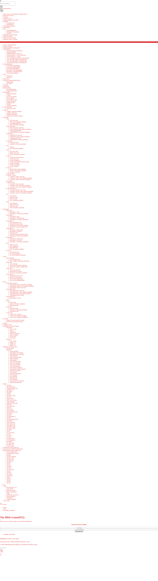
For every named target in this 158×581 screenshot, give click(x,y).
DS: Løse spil (13, 199)
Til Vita (8, 483)
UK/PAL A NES (11, 395)
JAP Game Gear (11, 424)
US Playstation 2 (11, 440)
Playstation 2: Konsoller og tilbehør (19, 219)
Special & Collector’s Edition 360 (18, 267)
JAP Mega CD (10, 389)
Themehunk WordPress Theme (29, 544)
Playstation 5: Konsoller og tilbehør (19, 241)
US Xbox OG (10, 444)
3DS (8, 201)
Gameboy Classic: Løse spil (17, 176)
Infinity (8, 339)
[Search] (1, 7)
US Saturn (9, 441)
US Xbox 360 (10, 446)
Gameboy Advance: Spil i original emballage (21, 191)
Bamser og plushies (12, 96)
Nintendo (5, 117)
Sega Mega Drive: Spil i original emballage (21, 292)
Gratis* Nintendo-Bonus (9, 45)
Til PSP (9, 481)
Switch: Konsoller (14, 163)
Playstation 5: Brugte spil (16, 238)
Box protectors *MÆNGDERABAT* (13, 449)
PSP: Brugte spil (14, 246)
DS (7, 194)
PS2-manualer (13, 376)
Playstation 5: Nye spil (16, 240)
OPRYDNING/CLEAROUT (14, 53)
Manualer (9, 349)
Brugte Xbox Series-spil (16, 275)
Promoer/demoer (11, 496)
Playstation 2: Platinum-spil (17, 218)
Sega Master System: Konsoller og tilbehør (21, 284)
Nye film (9, 77)
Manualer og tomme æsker (10, 347)
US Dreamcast (10, 443)
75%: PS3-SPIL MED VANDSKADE (17, 61)
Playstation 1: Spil (14, 212)
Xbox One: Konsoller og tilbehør (18, 273)
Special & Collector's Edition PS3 (18, 227)
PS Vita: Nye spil (14, 252)
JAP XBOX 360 (11, 426)
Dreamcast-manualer (15, 370)
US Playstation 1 (11, 438)
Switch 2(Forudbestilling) (13, 65)
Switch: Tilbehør (14, 166)
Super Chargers (14, 335)
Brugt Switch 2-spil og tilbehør (18, 169)
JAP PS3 (9, 418)
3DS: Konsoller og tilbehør (17, 207)
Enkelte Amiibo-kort (12, 114)
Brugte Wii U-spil (14, 153)
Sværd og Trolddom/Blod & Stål (11, 80)
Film (4, 74)
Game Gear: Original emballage (18, 315)
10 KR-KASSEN (11, 52)
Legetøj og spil (10, 102)
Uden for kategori (11, 499)
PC (4, 484)
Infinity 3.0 (13, 345)
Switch (8, 156)
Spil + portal (13, 329)
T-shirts (8, 95)
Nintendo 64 (10, 133)
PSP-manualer (13, 379)
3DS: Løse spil (14, 206)
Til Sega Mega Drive (12, 452)
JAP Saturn (9, 421)
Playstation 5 (10, 237)
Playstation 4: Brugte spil (16, 230)
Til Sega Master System (13, 453)
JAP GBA (9, 413)
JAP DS (9, 394)
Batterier (9, 455)
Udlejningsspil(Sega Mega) (17, 295)
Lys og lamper (10, 98)
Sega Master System (12, 283)
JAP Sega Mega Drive (12, 419)
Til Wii (8, 471)
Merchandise (6, 92)
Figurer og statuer (11, 101)
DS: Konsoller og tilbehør (16, 200)
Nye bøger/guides (11, 89)
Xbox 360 (9, 262)
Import (5, 384)
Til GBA (9, 462)
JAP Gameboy (10, 410)
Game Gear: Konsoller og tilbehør (19, 317)
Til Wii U (9, 472)
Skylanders (9, 327)
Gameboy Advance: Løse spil (17, 190)
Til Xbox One (10, 459)
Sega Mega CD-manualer (16, 352)
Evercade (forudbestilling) (13, 67)
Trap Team (12, 338)
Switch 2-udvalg (7, 46)
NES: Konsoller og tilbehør (17, 124)
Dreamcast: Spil (14, 308)
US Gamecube (10, 432)
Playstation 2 (10, 215)
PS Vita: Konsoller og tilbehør (18, 255)
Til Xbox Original (11, 456)
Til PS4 (8, 480)
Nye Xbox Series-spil (15, 277)
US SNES (9, 429)
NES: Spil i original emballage (18, 122)
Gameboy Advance (12, 188)
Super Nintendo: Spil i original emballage (20, 129)
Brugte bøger (10, 82)
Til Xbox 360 (10, 458)
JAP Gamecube (11, 406)
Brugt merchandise (11, 93)
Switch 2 (9, 167)
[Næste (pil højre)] (2, 549)
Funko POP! (10, 489)
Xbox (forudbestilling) (12, 73)
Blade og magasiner (12, 492)
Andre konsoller (7, 107)
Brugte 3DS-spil (14, 204)
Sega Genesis (10, 398)
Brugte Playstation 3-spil (16, 224)
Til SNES (9, 466)
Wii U (8, 150)
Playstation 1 (10, 210)
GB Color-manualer (15, 364)
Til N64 (9, 468)
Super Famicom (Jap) (12, 403)
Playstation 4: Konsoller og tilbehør (19, 236)
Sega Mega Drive (11, 289)
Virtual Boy (10, 181)
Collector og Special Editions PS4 (18, 234)
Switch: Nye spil (14, 159)
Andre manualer (14, 351)
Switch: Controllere (15, 164)
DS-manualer (13, 372)
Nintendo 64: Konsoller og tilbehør (19, 139)
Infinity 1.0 (13, 342)
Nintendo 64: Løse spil (16, 135)
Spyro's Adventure (15, 333)
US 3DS (9, 437)
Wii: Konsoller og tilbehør (16, 148)
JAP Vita (9, 385)
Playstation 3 (10, 221)
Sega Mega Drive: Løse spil (17, 290)
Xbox (4, 256)
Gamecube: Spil (14, 142)
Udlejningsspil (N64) (15, 138)
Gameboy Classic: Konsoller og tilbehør (20, 179)
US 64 (8, 431)
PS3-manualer (13, 378)
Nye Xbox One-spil (15, 270)
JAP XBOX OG (11, 425)
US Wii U (9, 435)
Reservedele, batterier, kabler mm (12, 450)
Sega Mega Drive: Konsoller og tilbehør (20, 293)
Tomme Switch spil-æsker (16, 157)
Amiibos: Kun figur (12, 113)
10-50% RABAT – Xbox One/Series (16, 55)
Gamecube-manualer (15, 373)
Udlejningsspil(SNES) (15, 130)
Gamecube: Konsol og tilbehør (18, 144)
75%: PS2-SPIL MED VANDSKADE (17, 59)
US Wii (8, 434)
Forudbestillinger (7, 64)
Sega (4, 281)
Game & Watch (11, 173)
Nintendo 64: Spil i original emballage (20, 136)
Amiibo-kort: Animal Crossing (14, 116)
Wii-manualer (13, 360)
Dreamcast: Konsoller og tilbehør (18, 310)
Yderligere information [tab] (9, 534)
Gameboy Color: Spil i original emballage (21, 187)
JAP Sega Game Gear (12, 388)
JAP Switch (10, 409)
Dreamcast (9, 307)
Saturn (8, 301)
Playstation (6, 209)
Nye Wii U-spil (14, 151)
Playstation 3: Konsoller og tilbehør (19, 225)
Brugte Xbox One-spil (15, 271)
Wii (7, 145)
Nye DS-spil (13, 196)
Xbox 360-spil (13, 264)
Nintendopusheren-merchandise (11, 48)
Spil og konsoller (11, 490)
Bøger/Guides (7, 87)
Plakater (9, 104)
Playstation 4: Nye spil (16, 231)
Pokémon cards (7, 324)
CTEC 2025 (6, 500)
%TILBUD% (6, 49)
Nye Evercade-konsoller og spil (15, 321)
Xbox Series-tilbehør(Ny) (16, 278)
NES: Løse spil (14, 120)
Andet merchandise (12, 105)
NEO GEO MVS (11, 108)
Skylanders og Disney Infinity (11, 326)
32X (8, 299)
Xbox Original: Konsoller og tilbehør (19, 261)
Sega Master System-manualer (18, 369)
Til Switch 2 (10, 475)
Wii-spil (12, 147)
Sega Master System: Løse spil (18, 287)
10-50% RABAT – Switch (13, 56)
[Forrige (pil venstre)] (0, 549)
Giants (11, 330)
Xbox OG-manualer (15, 363)
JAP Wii (9, 407)
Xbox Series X (10, 274)
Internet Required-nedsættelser (14, 50)
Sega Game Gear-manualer (17, 381)
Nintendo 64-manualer (16, 382)
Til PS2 (8, 478)
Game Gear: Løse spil (15, 314)
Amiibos (5, 110)
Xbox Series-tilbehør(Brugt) (17, 280)
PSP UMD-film (14, 247)
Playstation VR (14, 233)
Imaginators (13, 332)
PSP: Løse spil (13, 244)
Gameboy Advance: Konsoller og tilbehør (21, 193)
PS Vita (9, 250)
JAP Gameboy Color (12, 412)
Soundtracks (10, 498)
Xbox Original (10, 258)
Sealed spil (6, 79)
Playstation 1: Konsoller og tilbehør (19, 213)
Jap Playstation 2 (11, 386)
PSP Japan (9, 391)
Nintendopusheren (9, 544)
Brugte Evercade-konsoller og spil (15, 320)
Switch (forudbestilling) (13, 68)
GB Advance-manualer (16, 367)
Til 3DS (9, 465)
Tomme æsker (10, 348)
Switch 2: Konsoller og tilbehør (18, 170)
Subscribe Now (79, 531)
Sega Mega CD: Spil (15, 298)
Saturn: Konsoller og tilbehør (17, 304)
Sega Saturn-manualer (15, 357)
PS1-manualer (13, 375)
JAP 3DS (9, 415)
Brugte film (10, 76)
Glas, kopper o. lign (12, 99)
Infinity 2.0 (13, 344)
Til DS (8, 463)
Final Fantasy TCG (12, 487)
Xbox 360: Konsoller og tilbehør (18, 265)
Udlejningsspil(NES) (15, 123)
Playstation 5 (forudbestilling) (14, 71)
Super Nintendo (11, 126)
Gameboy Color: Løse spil (17, 184)
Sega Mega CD (11, 296)
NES (8, 119)
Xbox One (9, 268)
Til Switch (9, 474)
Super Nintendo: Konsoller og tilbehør (20, 132)
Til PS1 (8, 477)
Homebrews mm (14, 305)
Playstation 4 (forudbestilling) (14, 70)
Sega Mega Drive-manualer (17, 354)
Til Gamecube (10, 469)
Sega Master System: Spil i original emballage (22, 286)
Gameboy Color (11, 182)
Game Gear (10, 312)
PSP (8, 243)
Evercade (5, 318)
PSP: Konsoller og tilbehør (17, 249)
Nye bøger (9, 83)
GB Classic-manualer (15, 361)
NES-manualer (14, 355)
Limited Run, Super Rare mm (11, 447)
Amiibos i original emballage (14, 111)
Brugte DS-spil (14, 197)
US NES (9, 397)
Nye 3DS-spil (13, 203)
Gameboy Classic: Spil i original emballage (21, 178)
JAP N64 (9, 404)
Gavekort (5, 85)
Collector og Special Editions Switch (19, 161)
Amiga (5, 323)
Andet (5, 486)
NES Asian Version (12, 400)
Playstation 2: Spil (14, 216)
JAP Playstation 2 (11, 416)
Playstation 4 (10, 228)
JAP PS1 (9, 392)
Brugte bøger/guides (12, 90)
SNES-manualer (14, 358)
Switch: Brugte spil (15, 160)
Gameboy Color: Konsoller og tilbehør (20, 185)
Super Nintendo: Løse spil (16, 127)
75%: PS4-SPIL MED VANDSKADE (17, 62)
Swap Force (13, 336)
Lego (8, 493)
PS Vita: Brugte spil (15, 253)
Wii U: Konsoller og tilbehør (17, 154)
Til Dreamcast (10, 461)
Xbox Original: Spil (15, 259)
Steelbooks (6, 86)
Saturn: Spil (13, 302)
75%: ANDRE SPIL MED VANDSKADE (18, 58)
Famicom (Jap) (10, 401)
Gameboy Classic (11, 175)
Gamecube (9, 141)
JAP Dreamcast (11, 422)
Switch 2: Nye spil (15, 172)
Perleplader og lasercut (12, 495)
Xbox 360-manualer (15, 366)
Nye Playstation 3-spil (15, 222)
